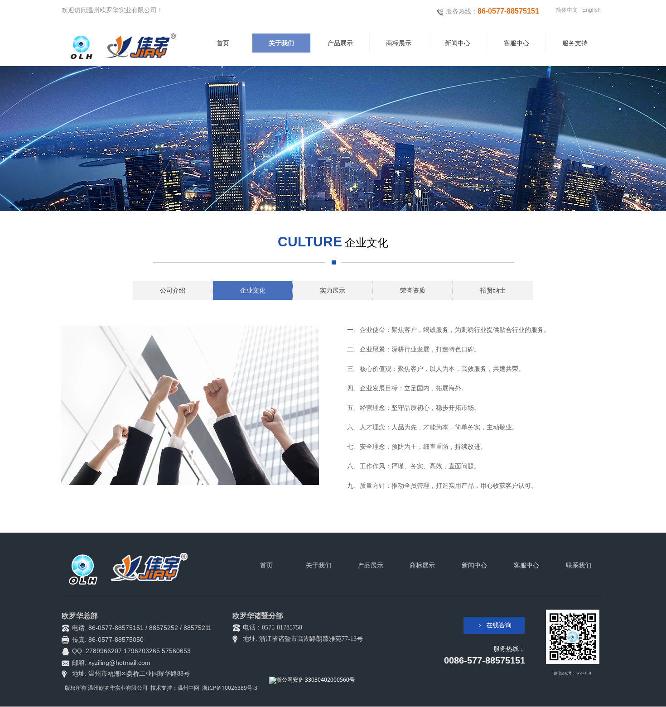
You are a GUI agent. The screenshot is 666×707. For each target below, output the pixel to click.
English (591, 10)
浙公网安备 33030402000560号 (315, 679)
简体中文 (567, 10)
